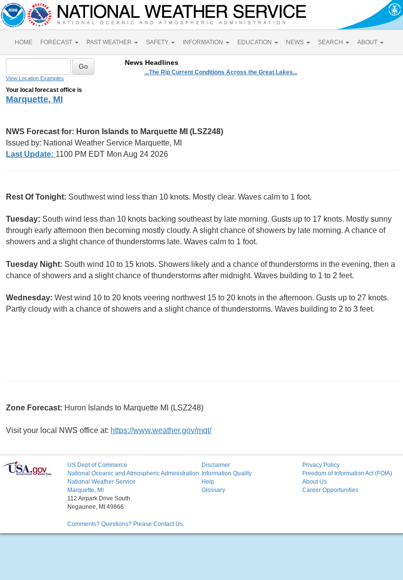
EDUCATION (255, 42)
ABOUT (368, 42)
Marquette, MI (34, 99)
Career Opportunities (330, 490)
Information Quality (227, 473)
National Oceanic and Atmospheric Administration (133, 473)
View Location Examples (35, 78)
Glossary (213, 490)
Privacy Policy (321, 465)
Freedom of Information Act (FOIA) (347, 473)
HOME (23, 42)
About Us (314, 481)
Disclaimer (216, 465)
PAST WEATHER (109, 42)
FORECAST (57, 42)
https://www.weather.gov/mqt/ (161, 430)
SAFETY (158, 42)
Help (208, 481)
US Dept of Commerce (97, 465)
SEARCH (331, 42)
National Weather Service (101, 481)
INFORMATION (204, 42)
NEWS (295, 42)
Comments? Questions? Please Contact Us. (125, 524)
